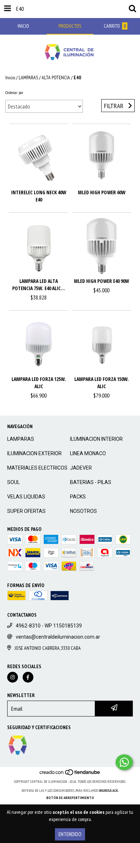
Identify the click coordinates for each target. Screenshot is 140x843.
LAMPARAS (28, 77)
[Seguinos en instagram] (12, 677)
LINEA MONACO (88, 453)
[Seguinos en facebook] (28, 677)
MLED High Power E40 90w (101, 281)
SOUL (13, 482)
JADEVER (81, 468)
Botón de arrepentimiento (70, 797)
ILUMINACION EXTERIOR (34, 453)
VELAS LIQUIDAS (26, 497)
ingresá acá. (109, 790)
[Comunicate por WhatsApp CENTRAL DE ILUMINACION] (124, 762)
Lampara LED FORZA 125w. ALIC (38, 383)
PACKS (78, 497)
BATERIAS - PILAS (90, 482)
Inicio (10, 77)
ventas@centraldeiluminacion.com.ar (58, 637)
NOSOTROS (83, 511)
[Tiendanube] (70, 774)
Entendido (70, 834)
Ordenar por (14, 92)
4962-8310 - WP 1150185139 (49, 626)
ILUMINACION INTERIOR (96, 439)
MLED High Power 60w (101, 192)
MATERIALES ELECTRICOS (37, 468)
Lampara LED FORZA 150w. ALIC (101, 383)
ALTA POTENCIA (56, 77)
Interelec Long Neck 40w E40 (38, 196)
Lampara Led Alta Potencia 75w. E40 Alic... (38, 285)
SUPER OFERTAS (26, 511)
